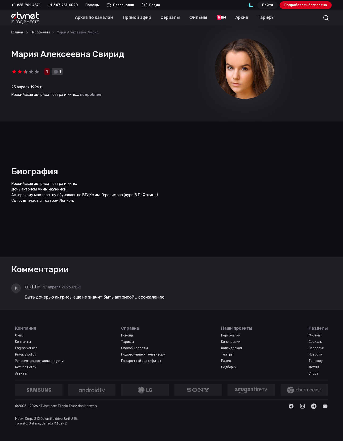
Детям (314, 367)
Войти (267, 5)
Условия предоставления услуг (40, 361)
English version (26, 348)
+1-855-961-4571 (25, 5)
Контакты (23, 342)
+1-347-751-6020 (63, 5)
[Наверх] (333, 431)
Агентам (22, 374)
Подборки (228, 367)
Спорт (313, 374)
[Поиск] (326, 18)
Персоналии (123, 5)
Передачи (316, 348)
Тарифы (127, 342)
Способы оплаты (134, 348)
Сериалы (315, 342)
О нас (19, 335)
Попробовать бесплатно (305, 5)
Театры (227, 354)
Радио (154, 5)
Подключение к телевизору (143, 354)
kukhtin (32, 287)
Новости (315, 354)
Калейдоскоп (231, 348)
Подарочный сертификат (141, 361)
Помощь (92, 5)
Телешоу (316, 361)
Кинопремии (230, 342)
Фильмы (315, 335)
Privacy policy (25, 354)
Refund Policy (25, 367)
